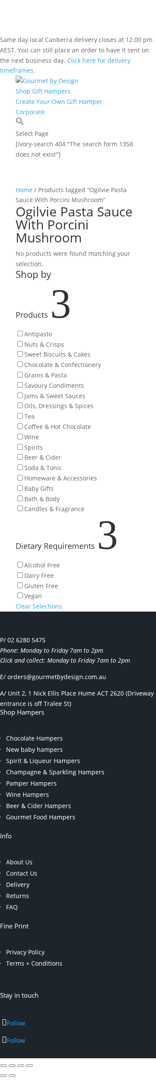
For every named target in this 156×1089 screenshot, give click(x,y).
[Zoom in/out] (3, 1065)
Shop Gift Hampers (43, 91)
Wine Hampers (27, 794)
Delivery (17, 884)
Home (24, 190)
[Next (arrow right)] (12, 1075)
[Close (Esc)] (29, 1065)
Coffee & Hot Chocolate (57, 426)
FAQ (12, 907)
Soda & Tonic (43, 468)
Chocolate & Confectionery (62, 365)
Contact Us (21, 873)
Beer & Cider (42, 457)
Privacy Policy (25, 952)
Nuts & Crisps (44, 344)
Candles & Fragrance (54, 509)
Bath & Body (42, 499)
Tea (29, 416)
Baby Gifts (39, 488)
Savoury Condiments (54, 385)
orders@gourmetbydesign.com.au (56, 677)
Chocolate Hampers (34, 738)
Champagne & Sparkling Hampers (55, 772)
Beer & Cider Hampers (38, 806)
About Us (19, 862)
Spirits (33, 447)
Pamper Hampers (31, 783)
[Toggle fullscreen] (12, 1065)
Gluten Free (41, 586)
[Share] (20, 1065)
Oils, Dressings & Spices (59, 406)
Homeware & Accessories (60, 478)
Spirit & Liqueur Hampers (43, 761)
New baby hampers (34, 749)
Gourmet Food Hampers (40, 817)
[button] (20, 123)
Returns (17, 896)
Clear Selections (39, 606)
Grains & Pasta (45, 375)
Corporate (30, 112)
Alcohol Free (42, 565)
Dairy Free (39, 575)
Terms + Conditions (34, 963)
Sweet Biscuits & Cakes (57, 354)
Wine (31, 437)
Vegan (33, 596)
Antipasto (38, 334)
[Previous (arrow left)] (3, 1075)
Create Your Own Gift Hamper (59, 101)
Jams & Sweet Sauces (54, 396)
